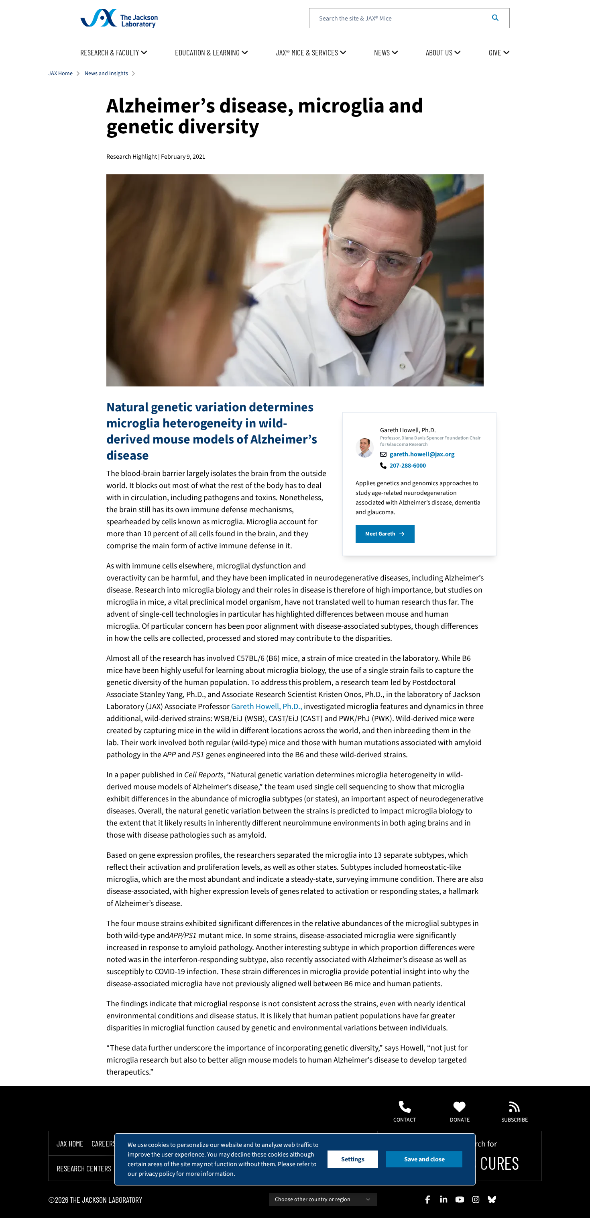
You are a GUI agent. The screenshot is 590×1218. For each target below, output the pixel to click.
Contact (404, 1120)
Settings (352, 1159)
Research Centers (84, 1168)
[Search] (495, 18)
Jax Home (70, 1143)
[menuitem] (114, 52)
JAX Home (60, 73)
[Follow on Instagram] (475, 1199)
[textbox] (409, 18)
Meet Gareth (380, 534)
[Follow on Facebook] (427, 1199)
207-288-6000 (408, 465)
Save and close (424, 1159)
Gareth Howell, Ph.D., (266, 706)
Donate (460, 1120)
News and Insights (106, 73)
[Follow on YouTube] (459, 1199)
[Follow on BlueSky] (491, 1199)
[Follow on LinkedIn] (443, 1199)
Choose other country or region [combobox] (312, 1200)
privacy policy (156, 1173)
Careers (104, 1143)
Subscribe (514, 1120)
